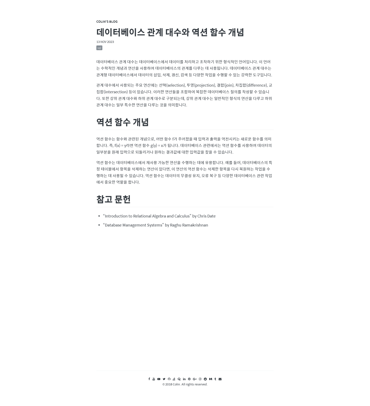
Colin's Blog (107, 21)
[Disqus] (185, 303)
